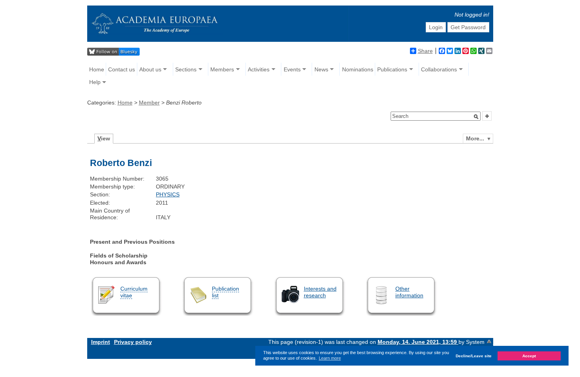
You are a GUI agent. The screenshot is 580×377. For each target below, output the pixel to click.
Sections (185, 69)
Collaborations (439, 69)
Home (96, 69)
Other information (409, 292)
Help (95, 82)
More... (475, 138)
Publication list (225, 292)
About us (150, 69)
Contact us (121, 69)
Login (436, 27)
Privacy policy (133, 342)
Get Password (468, 27)
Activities (258, 69)
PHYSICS (168, 194)
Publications (392, 69)
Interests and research (320, 292)
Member (149, 102)
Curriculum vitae (134, 292)
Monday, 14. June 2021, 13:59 (418, 342)
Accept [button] (529, 356)
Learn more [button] (330, 358)
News (321, 69)
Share (425, 51)
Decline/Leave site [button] (474, 356)
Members (222, 69)
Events (292, 69)
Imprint (100, 342)
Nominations (357, 69)
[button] (476, 117)
